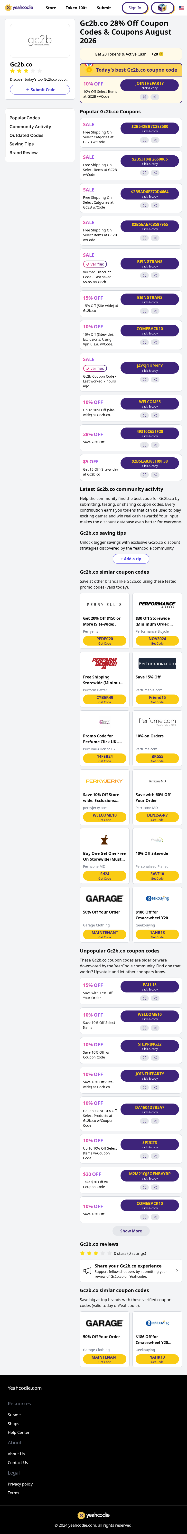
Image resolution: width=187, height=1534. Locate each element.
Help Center (19, 1432)
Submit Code (43, 89)
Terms (13, 1493)
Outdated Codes (26, 135)
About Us (16, 1454)
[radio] (12, 71)
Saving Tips (21, 143)
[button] (40, 40)
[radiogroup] (96, 1253)
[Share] (154, 97)
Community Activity (30, 126)
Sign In (135, 7)
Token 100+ (76, 7)
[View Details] (144, 97)
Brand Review (23, 152)
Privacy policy (20, 1484)
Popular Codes (24, 117)
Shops (13, 1423)
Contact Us (18, 1462)
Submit (104, 7)
